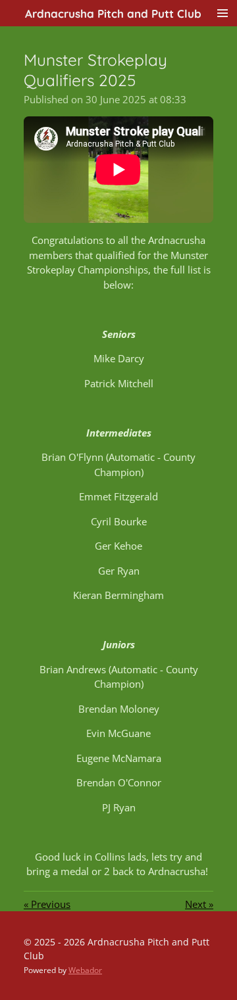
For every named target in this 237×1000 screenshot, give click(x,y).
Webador (85, 970)
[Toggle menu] (222, 13)
